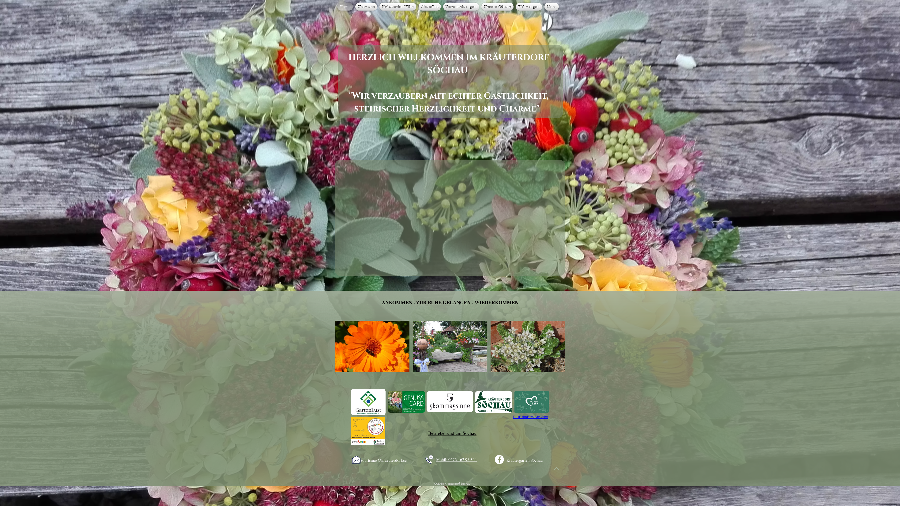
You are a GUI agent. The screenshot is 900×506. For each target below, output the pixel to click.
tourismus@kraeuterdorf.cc (384, 460)
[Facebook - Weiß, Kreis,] (499, 459)
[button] (372, 346)
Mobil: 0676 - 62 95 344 (456, 459)
